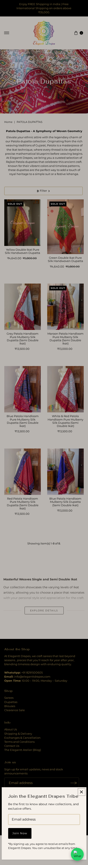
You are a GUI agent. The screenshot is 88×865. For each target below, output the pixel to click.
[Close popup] (81, 792)
